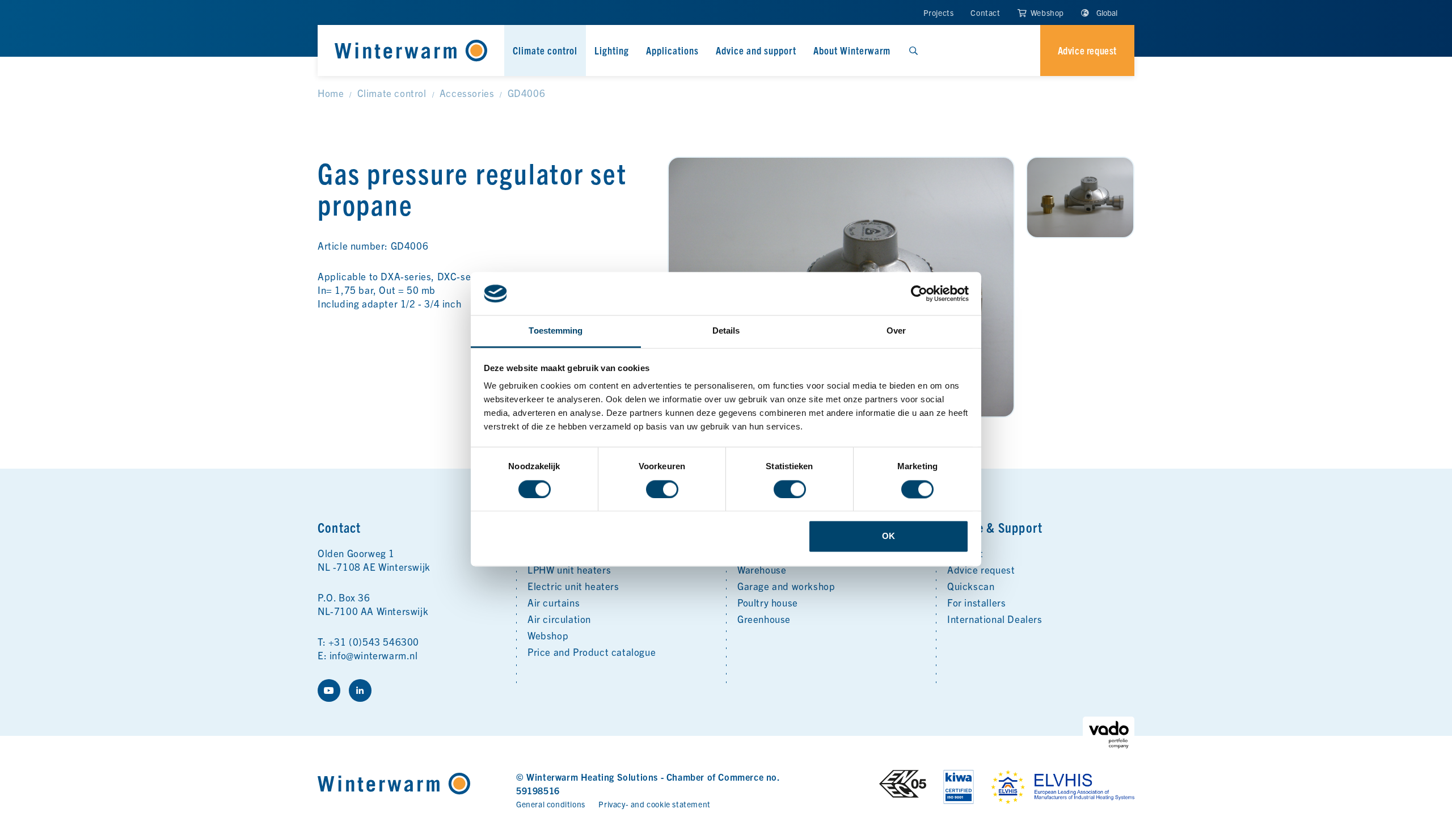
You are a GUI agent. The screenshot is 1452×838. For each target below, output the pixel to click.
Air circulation (559, 619)
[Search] (913, 50)
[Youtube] (329, 690)
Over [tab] (896, 331)
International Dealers (994, 619)
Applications (672, 50)
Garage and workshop (786, 586)
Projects (938, 12)
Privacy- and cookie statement (654, 804)
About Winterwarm (851, 50)
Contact (985, 12)
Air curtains (553, 602)
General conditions (550, 804)
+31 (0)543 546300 (373, 641)
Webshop (1046, 12)
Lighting (611, 50)
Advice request (981, 569)
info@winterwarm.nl (374, 655)
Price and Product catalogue (591, 652)
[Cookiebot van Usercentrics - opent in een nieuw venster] (919, 293)
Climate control (545, 50)
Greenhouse (764, 619)
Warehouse (761, 569)
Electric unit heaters (573, 586)
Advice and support (756, 50)
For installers (976, 602)
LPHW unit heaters (569, 569)
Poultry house (767, 602)
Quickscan (970, 586)
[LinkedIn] (360, 690)
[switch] (662, 489)
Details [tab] (726, 331)
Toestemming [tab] (556, 331)
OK (888, 536)
